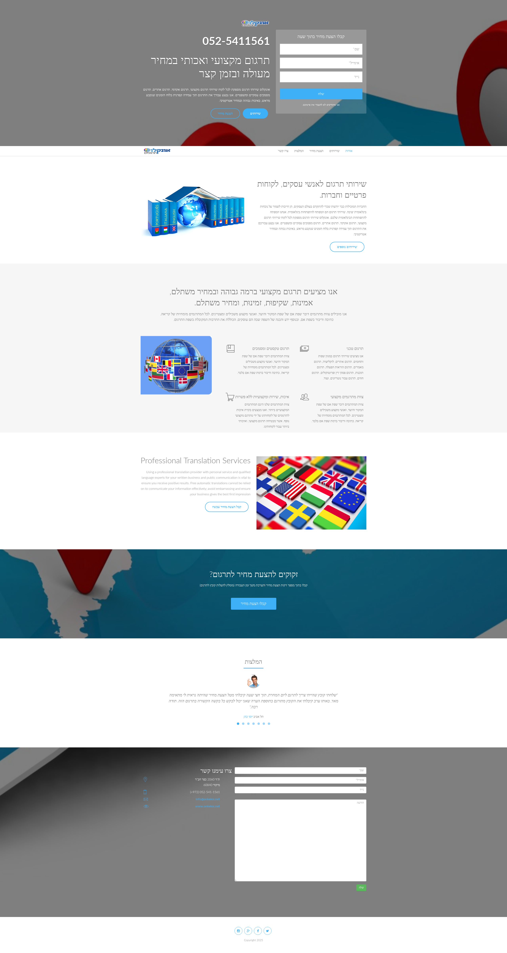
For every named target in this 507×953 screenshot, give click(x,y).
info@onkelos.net (208, 799)
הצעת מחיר (225, 113)
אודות (349, 151)
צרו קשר (283, 151)
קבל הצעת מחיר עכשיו (226, 507)
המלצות (299, 151)
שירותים (255, 113)
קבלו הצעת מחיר (253, 604)
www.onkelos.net (207, 806)
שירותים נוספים (347, 247)
